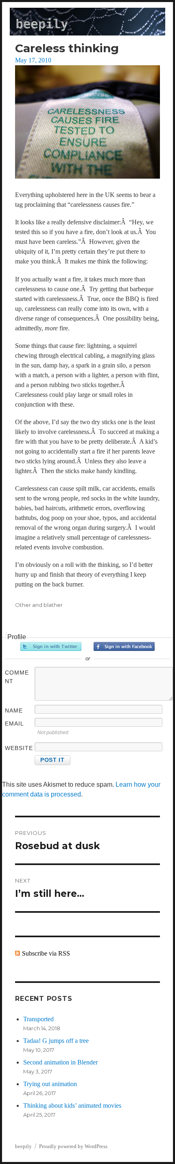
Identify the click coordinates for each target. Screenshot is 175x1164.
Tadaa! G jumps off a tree (56, 1040)
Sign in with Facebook (124, 646)
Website (19, 748)
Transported (38, 1019)
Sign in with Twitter (50, 646)
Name (14, 710)
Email (14, 723)
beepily (23, 1146)
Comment (17, 676)
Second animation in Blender (60, 1062)
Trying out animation (50, 1083)
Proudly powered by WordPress (73, 1146)
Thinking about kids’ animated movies (72, 1105)
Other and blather (39, 605)
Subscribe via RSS (46, 953)
